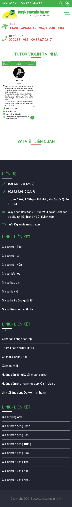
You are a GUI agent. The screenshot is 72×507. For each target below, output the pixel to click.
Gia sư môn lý (36, 256)
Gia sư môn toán (36, 247)
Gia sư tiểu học (36, 274)
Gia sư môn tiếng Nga (36, 393)
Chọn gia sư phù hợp (36, 357)
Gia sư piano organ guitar (36, 310)
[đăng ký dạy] (26, 14)
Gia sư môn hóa (36, 265)
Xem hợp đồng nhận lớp (36, 339)
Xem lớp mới (36, 366)
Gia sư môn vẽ (36, 292)
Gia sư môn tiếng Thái (36, 462)
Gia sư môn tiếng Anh (36, 418)
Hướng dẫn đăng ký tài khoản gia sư (36, 375)
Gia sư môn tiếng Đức (36, 453)
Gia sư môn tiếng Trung (36, 445)
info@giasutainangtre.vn (24, 224)
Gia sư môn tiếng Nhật (36, 480)
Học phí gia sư (36, 348)
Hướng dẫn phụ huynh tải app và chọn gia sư (36, 384)
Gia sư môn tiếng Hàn (36, 436)
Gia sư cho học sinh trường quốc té (36, 301)
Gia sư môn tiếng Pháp (36, 427)
